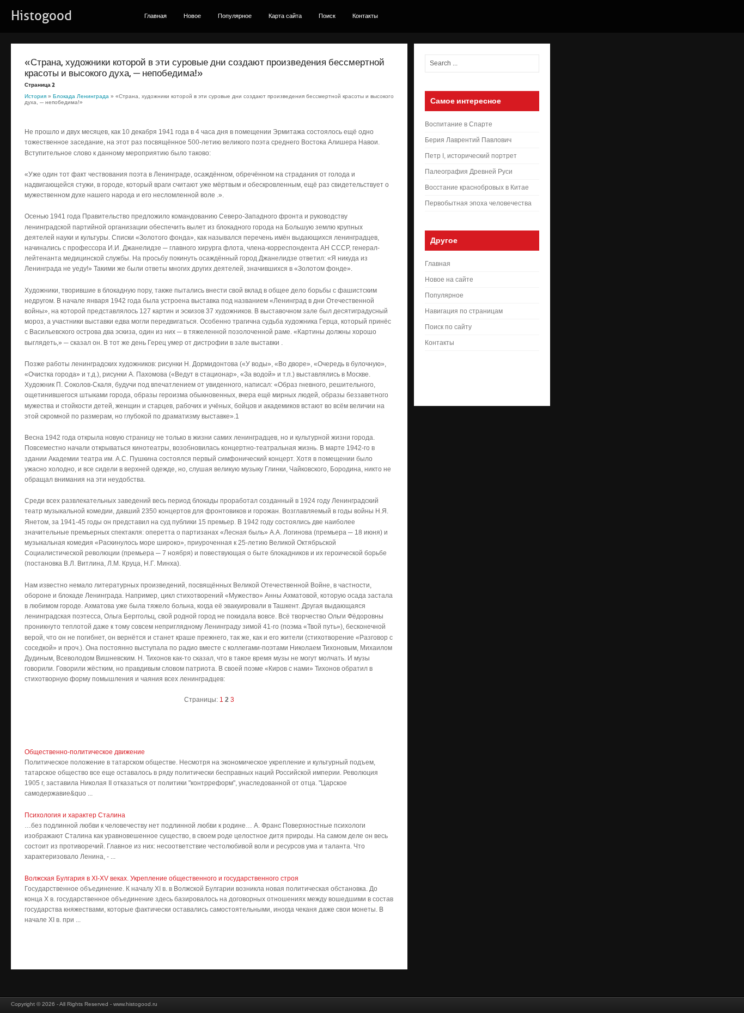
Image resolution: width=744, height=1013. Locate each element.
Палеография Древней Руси (469, 171)
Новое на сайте (449, 279)
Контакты (365, 16)
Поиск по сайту (448, 327)
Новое (192, 16)
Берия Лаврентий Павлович (468, 140)
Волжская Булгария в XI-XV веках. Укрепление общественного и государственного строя (161, 878)
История (35, 96)
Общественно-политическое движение (85, 752)
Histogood (41, 15)
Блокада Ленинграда (81, 96)
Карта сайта (285, 16)
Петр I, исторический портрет (471, 156)
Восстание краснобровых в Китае (477, 187)
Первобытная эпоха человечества (478, 203)
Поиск (327, 16)
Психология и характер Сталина (75, 815)
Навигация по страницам (464, 311)
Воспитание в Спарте (458, 124)
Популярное (235, 16)
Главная (155, 16)
